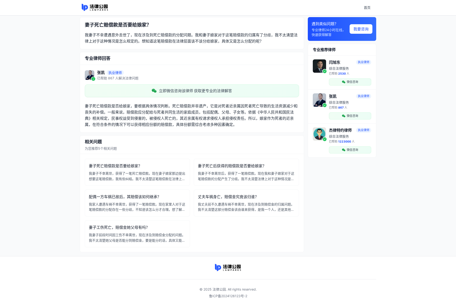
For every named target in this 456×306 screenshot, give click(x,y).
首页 (367, 7)
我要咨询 (361, 29)
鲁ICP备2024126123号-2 (228, 296)
